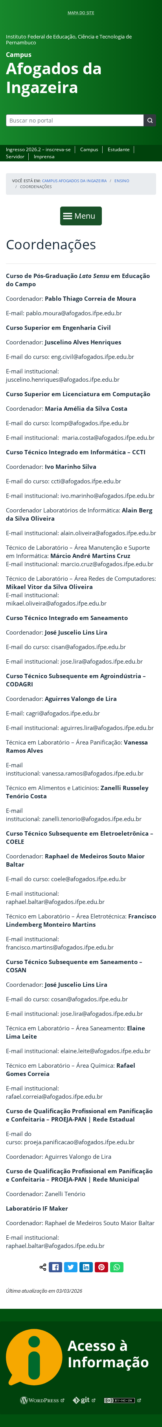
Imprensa (44, 156)
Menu (86, 215)
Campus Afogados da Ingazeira (74, 180)
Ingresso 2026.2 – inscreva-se (38, 149)
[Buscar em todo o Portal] (150, 120)
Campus (89, 149)
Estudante (119, 149)
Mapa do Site (81, 12)
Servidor (15, 156)
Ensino (121, 180)
